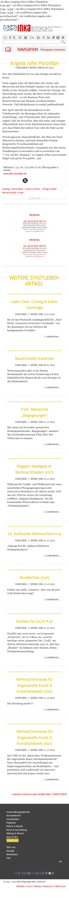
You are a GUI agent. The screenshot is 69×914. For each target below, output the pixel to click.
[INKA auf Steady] (58, 38)
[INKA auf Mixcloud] (32, 37)
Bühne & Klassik (14, 826)
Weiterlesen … (54, 336)
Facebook (18, 180)
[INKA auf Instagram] (20, 37)
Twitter (25, 180)
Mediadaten (12, 854)
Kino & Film (12, 836)
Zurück (34, 198)
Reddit (31, 180)
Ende (21, 192)
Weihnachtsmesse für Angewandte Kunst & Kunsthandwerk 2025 (34, 685)
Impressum (48, 886)
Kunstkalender (13, 815)
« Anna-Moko (17, 188)
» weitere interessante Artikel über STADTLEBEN (39, 794)
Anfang (5, 188)
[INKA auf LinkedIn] (49, 37)
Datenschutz (60, 886)
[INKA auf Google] (38, 37)
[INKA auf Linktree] (63, 38)
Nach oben (34, 861)
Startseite (20, 886)
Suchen (64, 42)
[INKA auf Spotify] (26, 37)
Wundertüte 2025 (34, 577)
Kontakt (10, 850)
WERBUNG (34, 214)
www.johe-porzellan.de (15, 173)
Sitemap (37, 886)
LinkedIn (38, 180)
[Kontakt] (5, 37)
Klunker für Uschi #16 (34, 621)
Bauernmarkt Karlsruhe (34, 358)
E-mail (6, 180)
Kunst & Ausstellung (16, 829)
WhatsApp (12, 180)
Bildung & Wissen (15, 833)
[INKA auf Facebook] (10, 37)
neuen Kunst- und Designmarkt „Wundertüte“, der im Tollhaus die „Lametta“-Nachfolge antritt (30, 637)
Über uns (11, 847)
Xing (44, 180)
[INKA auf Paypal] (53, 37)
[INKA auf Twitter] (14, 38)
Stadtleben (21, 314)
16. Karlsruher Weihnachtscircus (34, 533)
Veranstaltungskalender (18, 811)
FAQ (8, 857)
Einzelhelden (12, 819)
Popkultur (11, 822)
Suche (29, 886)
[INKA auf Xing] (44, 37)
